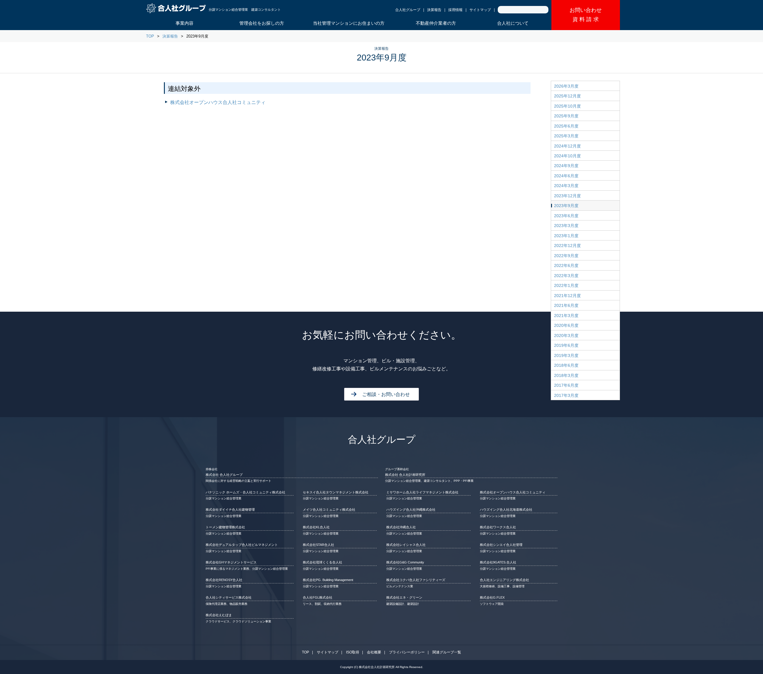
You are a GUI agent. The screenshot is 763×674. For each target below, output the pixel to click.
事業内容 (184, 23)
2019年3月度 (566, 355)
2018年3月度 (566, 375)
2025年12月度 (567, 96)
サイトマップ (480, 10)
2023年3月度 (566, 225)
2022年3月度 (566, 275)
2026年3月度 (566, 86)
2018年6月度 (566, 365)
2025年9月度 (566, 116)
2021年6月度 (566, 305)
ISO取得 (352, 652)
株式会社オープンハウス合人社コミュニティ (218, 102)
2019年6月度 (566, 345)
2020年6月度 (566, 325)
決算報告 (434, 10)
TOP (150, 36)
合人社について (512, 23)
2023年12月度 (567, 195)
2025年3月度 (566, 135)
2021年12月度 (567, 295)
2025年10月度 (567, 106)
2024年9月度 (566, 165)
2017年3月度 (566, 395)
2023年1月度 (566, 235)
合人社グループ (407, 10)
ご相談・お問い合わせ (386, 394)
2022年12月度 (567, 245)
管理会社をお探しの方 (261, 23)
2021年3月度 (566, 315)
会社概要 (374, 652)
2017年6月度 (566, 385)
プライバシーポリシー (407, 652)
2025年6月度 (566, 126)
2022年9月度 (566, 255)
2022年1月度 (566, 285)
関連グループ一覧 (446, 652)
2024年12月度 (567, 146)
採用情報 (455, 10)
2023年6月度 (566, 215)
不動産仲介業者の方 (436, 23)
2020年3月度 (566, 335)
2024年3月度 (566, 185)
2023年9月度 (566, 205)
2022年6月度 (566, 265)
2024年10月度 (567, 155)
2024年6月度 (566, 175)
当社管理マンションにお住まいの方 (348, 23)
